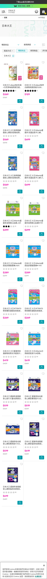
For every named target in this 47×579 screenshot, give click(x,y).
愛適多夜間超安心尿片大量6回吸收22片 (12, 398)
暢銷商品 (21, 51)
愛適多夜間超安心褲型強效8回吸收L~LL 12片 (33, 443)
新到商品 (33, 51)
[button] (43, 11)
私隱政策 (38, 576)
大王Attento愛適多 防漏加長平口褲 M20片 (34, 132)
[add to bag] (19, 101)
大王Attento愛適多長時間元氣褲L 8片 (12, 222)
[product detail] (13, 72)
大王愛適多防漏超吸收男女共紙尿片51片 (12, 353)
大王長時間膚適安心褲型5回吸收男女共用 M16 (12, 177)
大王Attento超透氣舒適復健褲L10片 (12, 264)
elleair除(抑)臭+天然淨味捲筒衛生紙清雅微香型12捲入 (12, 87)
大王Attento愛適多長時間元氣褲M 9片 (34, 222)
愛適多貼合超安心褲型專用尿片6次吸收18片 (34, 398)
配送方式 (7, 51)
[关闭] (44, 565)
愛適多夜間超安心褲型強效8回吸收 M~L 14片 (12, 489)
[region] (23, 570)
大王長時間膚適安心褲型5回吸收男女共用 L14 (12, 132)
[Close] (13, 56)
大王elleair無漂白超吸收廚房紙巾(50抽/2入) (34, 87)
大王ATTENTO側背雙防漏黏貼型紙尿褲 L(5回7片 (12, 310)
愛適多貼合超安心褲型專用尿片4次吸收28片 (12, 443)
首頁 (5, 18)
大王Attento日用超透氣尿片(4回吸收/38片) (34, 353)
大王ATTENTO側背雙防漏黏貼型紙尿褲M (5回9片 (34, 310)
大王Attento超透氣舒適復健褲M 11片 (34, 264)
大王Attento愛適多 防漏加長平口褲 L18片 (34, 177)
